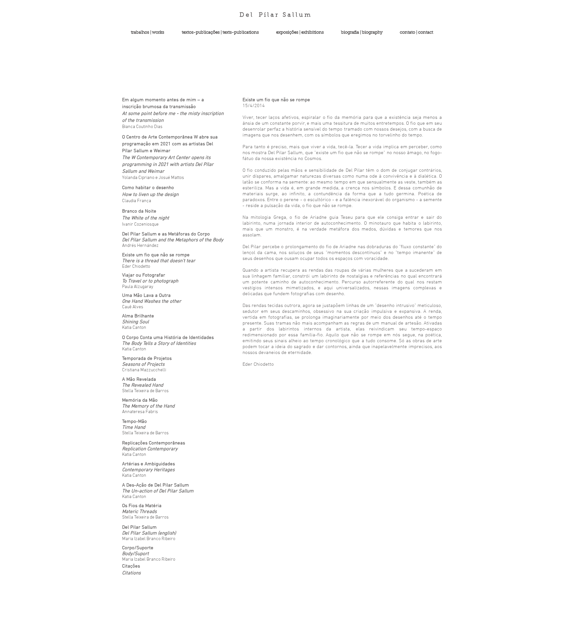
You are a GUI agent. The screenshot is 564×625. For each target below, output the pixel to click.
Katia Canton (134, 475)
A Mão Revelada (139, 379)
